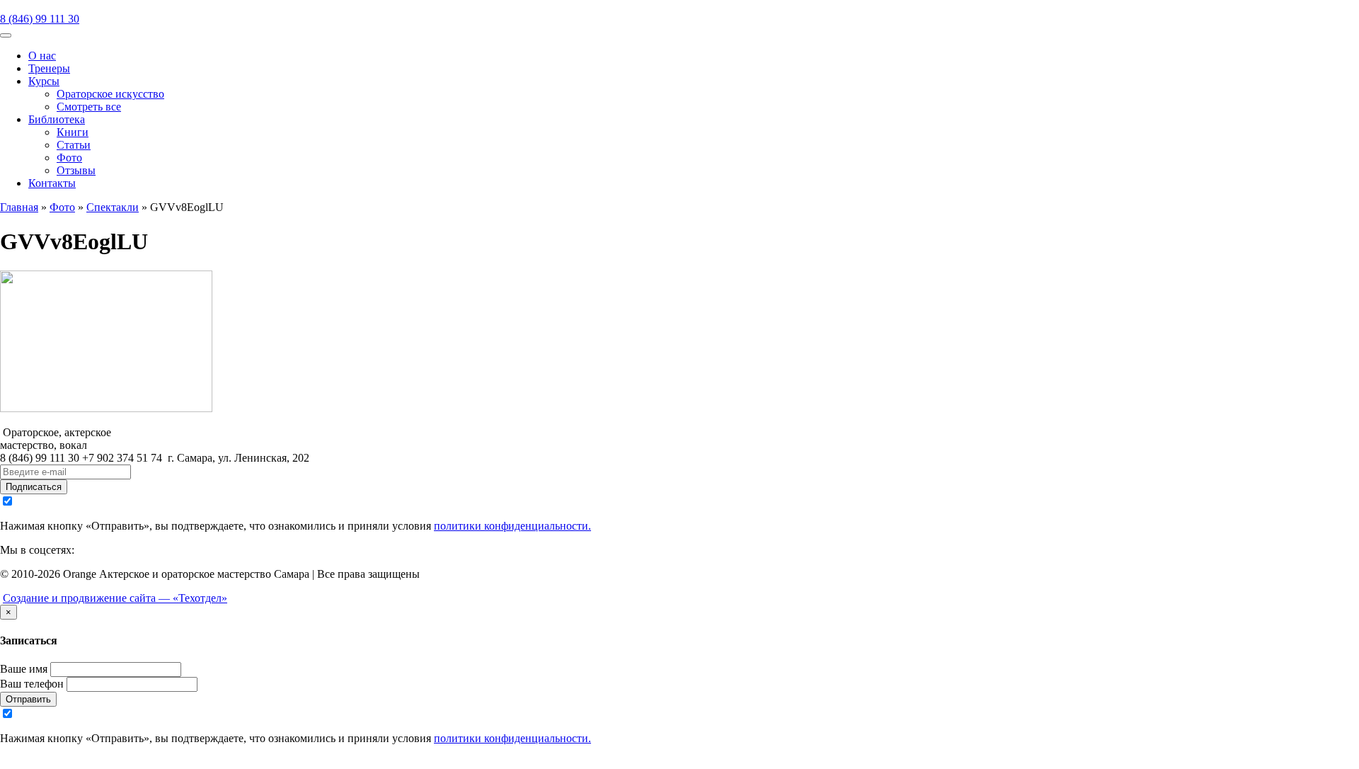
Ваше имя (23, 669)
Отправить (28, 699)
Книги (72, 132)
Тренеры (49, 68)
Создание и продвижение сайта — (115, 598)
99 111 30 (39, 19)
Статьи (74, 145)
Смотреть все (89, 107)
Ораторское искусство (110, 94)
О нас (42, 56)
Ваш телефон (32, 684)
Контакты (52, 183)
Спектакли (112, 207)
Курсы (43, 81)
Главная (19, 207)
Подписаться (34, 487)
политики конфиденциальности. (512, 526)
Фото (69, 158)
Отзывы (76, 170)
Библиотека (56, 119)
